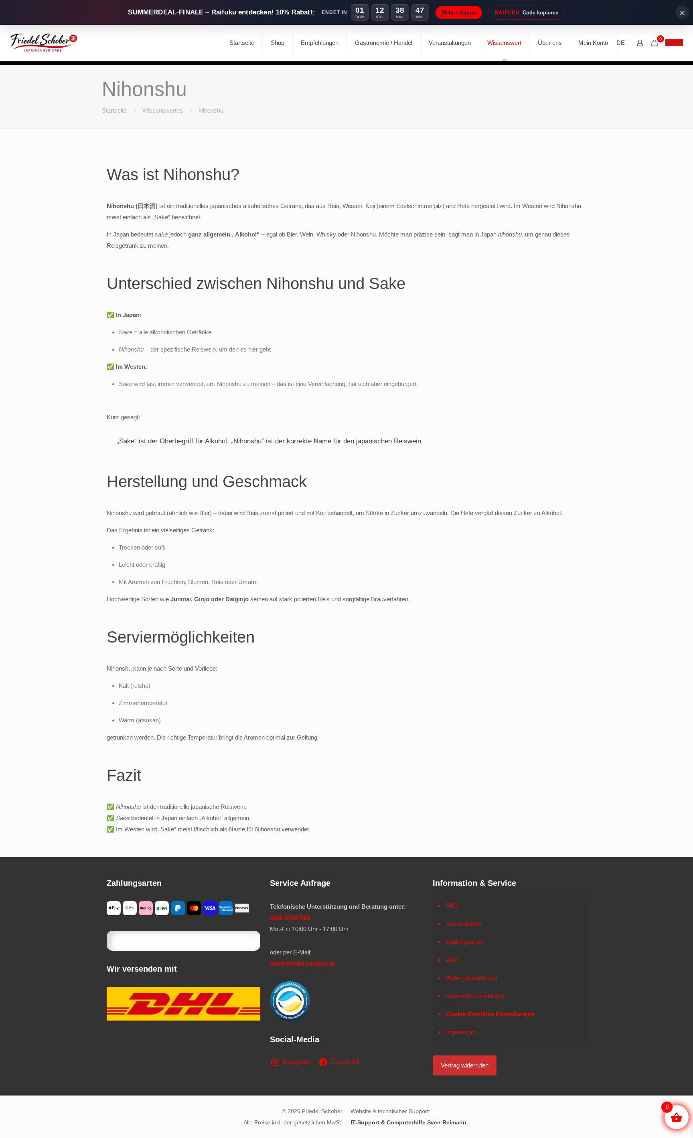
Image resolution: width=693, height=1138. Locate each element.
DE (620, 42)
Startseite (114, 110)
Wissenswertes (162, 110)
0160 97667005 (290, 917)
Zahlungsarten (464, 941)
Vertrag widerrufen (464, 1065)
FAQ (452, 905)
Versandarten (463, 923)
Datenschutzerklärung (475, 995)
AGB (452, 959)
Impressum (461, 1032)
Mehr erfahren (459, 13)
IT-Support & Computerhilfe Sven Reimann (408, 1122)
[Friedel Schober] (43, 43)
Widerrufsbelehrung (471, 977)
